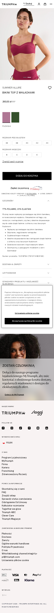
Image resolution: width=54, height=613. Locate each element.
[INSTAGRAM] (11, 428)
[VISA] (15, 575)
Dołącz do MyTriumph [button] (14, 395)
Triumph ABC (9, 512)
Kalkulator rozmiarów (13, 506)
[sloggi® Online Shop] (37, 412)
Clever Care (8, 516)
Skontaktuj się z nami (13, 489)
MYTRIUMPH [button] (32, 194)
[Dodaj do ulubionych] (36, 88)
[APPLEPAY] (4, 574)
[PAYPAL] (37, 575)
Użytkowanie (9, 273)
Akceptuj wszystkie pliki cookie (27, 321)
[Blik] (16, 580)
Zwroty (5, 540)
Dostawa (6, 537)
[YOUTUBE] (38, 428)
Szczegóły (7, 201)
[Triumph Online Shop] (9, 4)
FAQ (4, 492)
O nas (5, 550)
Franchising (8, 471)
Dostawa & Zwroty (12, 264)
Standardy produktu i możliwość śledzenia (20, 283)
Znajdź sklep (9, 496)
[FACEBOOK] (3, 428)
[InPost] (4, 595)
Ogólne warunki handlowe (15, 544)
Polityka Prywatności (13, 547)
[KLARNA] (29, 580)
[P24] (5, 580)
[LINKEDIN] (46, 428)
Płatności (7, 534)
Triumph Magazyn (11, 519)
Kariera (5, 468)
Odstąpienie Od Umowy (14, 502)
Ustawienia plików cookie (15, 560)
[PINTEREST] (29, 428)
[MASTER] (25, 575)
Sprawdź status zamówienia (17, 499)
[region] (27, 306)
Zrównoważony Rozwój (14, 474)
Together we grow (11, 509)
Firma (5, 464)
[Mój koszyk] (45, 4)
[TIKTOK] (20, 428)
